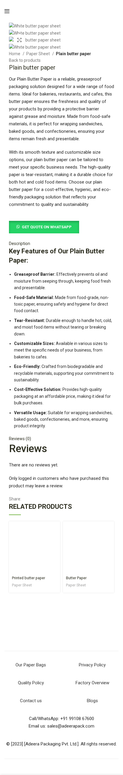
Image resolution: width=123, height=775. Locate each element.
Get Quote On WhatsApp (47, 227)
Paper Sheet (38, 53)
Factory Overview (92, 682)
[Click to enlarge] (19, 40)
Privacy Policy (92, 665)
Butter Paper (76, 578)
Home (15, 53)
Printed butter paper (28, 578)
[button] (44, 226)
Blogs (92, 700)
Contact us (31, 700)
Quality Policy (31, 682)
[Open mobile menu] (7, 11)
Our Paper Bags (31, 665)
